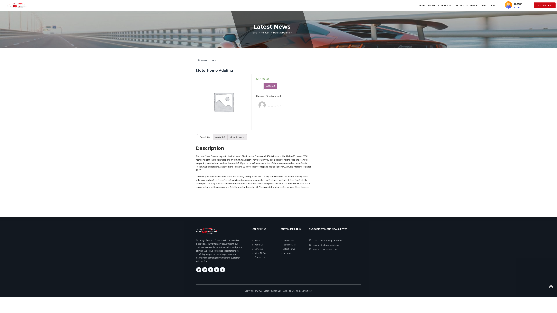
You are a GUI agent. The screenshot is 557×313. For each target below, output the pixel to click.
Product (265, 33)
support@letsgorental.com (326, 245)
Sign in (517, 8)
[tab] (205, 137)
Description (205, 137)
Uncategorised (273, 96)
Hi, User (518, 3)
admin (203, 60)
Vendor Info (220, 137)
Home (254, 33)
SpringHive (307, 290)
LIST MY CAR (544, 5)
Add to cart (270, 86)
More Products (237, 137)
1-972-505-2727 (328, 249)
